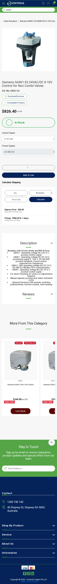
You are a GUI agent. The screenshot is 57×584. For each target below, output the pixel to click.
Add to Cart (28, 175)
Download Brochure (16, 96)
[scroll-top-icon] (51, 442)
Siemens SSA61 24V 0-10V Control (20, 385)
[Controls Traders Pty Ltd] (15, 3)
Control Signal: (8, 133)
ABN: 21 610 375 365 (30, 582)
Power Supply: (8, 146)
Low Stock (20, 411)
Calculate (41, 199)
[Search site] (4, 9)
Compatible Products (16, 103)
